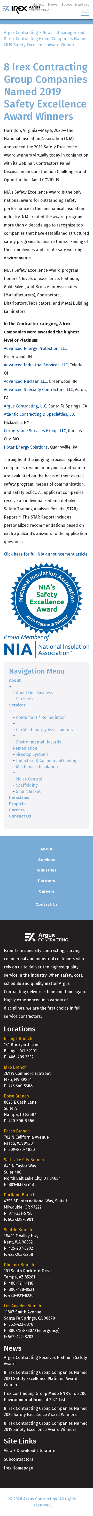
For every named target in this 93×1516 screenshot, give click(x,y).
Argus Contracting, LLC (25, 406)
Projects (17, 803)
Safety (38, 4)
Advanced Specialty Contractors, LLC (38, 389)
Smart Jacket (28, 791)
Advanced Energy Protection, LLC (35, 348)
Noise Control (29, 779)
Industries (19, 797)
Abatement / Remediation (41, 717)
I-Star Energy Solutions (26, 447)
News (53, 4)
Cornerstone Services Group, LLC (35, 430)
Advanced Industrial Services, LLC (36, 364)
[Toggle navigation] (85, 12)
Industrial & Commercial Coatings (48, 760)
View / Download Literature (29, 1450)
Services (17, 705)
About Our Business (34, 692)
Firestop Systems (32, 754)
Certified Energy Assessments (44, 729)
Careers (17, 809)
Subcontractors (75, 4)
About (15, 680)
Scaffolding (27, 785)
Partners (24, 698)
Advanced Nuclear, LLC (25, 381)
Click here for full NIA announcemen (38, 554)
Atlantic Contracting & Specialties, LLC (39, 414)
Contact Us (20, 816)
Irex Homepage (18, 1468)
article (81, 554)
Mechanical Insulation (37, 766)
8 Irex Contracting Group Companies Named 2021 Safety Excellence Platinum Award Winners (46, 1378)
